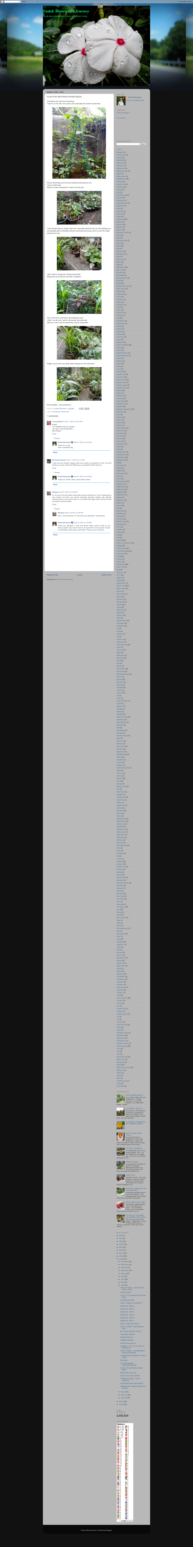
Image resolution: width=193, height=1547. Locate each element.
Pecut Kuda (121, 792)
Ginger (119, 578)
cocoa (119, 369)
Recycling (120, 885)
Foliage (119, 545)
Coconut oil (121, 377)
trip (118, 1017)
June (123, 1279)
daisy (118, 449)
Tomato (119, 1000)
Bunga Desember (123, 286)
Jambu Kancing (122, 645)
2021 (121, 1241)
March (123, 1392)
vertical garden (122, 1046)
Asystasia (120, 211)
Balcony (119, 224)
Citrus (119, 363)
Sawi (118, 931)
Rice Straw (120, 899)
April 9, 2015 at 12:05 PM (69, 492)
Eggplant (120, 492)
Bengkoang (121, 254)
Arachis (119, 190)
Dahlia (119, 446)
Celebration (121, 323)
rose (118, 909)
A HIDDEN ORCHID (127, 1300)
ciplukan (119, 361)
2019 (121, 1247)
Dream (119, 468)
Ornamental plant (123, 768)
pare (118, 781)
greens (119, 591)
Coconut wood (122, 388)
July (122, 1276)
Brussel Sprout (122, 278)
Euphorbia (120, 511)
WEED (119, 1065)
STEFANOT (121, 976)
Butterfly (119, 291)
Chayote (120, 342)
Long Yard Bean (122, 701)
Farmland (120, 519)
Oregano (120, 765)
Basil (118, 235)
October (124, 1267)
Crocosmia (120, 430)
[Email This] (80, 409)
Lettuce (119, 693)
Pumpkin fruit (121, 867)
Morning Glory (122, 735)
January (124, 1398)
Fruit (118, 556)
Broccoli (119, 270)
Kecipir (119, 666)
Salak (119, 923)
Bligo (118, 264)
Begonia (119, 251)
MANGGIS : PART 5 (127, 1309)
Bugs (118, 281)
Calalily (119, 302)
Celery (119, 326)
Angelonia (120, 187)
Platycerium (121, 834)
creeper (119, 425)
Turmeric (120, 1022)
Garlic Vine (120, 567)
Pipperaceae (121, 829)
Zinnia (119, 1083)
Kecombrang (121, 669)
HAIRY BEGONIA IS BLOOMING (131, 1383)
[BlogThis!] (82, 409)
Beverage (120, 259)
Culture (119, 438)
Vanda (119, 1027)
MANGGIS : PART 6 (127, 1306)
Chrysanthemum (122, 355)
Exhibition (120, 513)
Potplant (119, 861)
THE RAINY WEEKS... (128, 1334)
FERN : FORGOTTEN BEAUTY (131, 1303)
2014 (121, 1401)
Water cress (121, 1059)
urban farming (122, 1025)
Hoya (118, 618)
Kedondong (121, 671)
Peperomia (120, 800)
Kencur (119, 677)
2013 (121, 1404)
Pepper (119, 802)
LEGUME (120, 687)
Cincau (119, 358)
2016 (121, 1256)
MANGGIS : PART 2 (127, 1318)
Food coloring (121, 548)
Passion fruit (121, 786)
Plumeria (120, 840)
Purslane (120, 869)
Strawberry (120, 979)
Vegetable (120, 1035)
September (125, 1270)
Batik (118, 238)
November (125, 1264)
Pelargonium (121, 797)
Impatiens (120, 626)
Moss (118, 738)
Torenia (119, 1003)
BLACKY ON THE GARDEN (130, 1376)
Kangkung (120, 658)
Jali (118, 636)
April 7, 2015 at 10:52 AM (73, 421)
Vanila (119, 1030)
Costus (119, 420)
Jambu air (120, 639)
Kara (118, 661)
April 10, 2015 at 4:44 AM (83, 442)
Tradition (120, 1011)
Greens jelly (121, 594)
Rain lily (119, 875)
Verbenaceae (121, 1041)
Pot (118, 856)
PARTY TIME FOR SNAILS (129, 1324)
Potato (119, 859)
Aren (118, 192)
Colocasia (120, 398)
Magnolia (120, 706)
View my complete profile (135, 100)
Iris (118, 628)
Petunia (119, 813)
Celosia (119, 329)
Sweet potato (121, 987)
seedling (120, 942)
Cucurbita (120, 436)
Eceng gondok (122, 481)
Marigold (120, 714)
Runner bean (121, 917)
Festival (119, 532)
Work (118, 1078)
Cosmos (119, 417)
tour (118, 1006)
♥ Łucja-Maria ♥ (58, 421)
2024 (121, 1235)
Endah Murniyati (64, 442)
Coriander (120, 412)
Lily (118, 695)
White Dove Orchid (123, 1067)
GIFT (118, 575)
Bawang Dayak (122, 240)
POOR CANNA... (126, 1292)
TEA (118, 995)
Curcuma (120, 441)
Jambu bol (120, 642)
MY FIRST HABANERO (134, 1148)
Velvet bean (121, 1038)
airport (119, 174)
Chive (119, 347)
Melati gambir (121, 722)
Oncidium (120, 760)
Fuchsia (119, 559)
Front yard (120, 554)
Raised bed (65, 412)
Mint (118, 727)
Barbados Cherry (123, 232)
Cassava (120, 315)
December (125, 1261)
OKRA (119, 757)
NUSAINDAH (121, 754)
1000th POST (130, 1175)
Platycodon (120, 837)
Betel (118, 256)
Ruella (119, 915)
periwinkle (120, 810)
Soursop (120, 952)
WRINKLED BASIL (132, 1162)
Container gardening (124, 409)
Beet (118, 248)
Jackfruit (120, 634)
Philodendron (121, 821)
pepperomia (121, 805)
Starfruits (120, 974)
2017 (121, 1253)
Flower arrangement (124, 543)
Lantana (119, 685)
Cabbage (120, 294)
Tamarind (120, 990)
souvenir (120, 955)
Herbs (119, 612)
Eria (118, 508)
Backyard (120, 219)
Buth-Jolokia (121, 289)
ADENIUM (120, 160)
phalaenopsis (121, 819)
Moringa (119, 733)
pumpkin (120, 864)
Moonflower (121, 730)
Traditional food (122, 1014)
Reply (54, 434)
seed (118, 939)
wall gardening (122, 1057)
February (124, 1395)
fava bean (120, 524)
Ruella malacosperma (128, 1343)
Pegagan (120, 794)
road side (120, 904)
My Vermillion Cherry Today (135, 1202)
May (122, 1282)
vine (118, 1051)
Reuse (119, 891)
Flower (119, 540)
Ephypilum (120, 500)
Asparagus (120, 200)
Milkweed (120, 725)
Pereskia (120, 808)
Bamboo (120, 227)
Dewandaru (121, 457)
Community (121, 401)
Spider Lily (120, 963)
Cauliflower (120, 321)
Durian (119, 479)
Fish (118, 537)
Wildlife (119, 1073)
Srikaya (119, 971)
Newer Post (52, 575)
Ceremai (120, 334)
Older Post (106, 575)
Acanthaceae (121, 155)
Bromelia (120, 272)
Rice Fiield (120, 896)
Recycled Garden (123, 883)
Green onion (121, 588)
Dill (118, 463)
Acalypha (120, 152)
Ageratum (120, 165)
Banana (119, 230)
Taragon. (120, 992)
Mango (119, 711)
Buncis (119, 283)
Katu (118, 663)
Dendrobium (121, 454)
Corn (118, 414)
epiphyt (119, 503)
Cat (118, 318)
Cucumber (120, 433)
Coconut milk (121, 374)
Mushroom (120, 746)
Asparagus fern (122, 203)
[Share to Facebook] (86, 409)
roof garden (121, 907)
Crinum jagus (121, 428)
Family (119, 516)
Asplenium (120, 206)
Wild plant (120, 1070)
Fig (118, 535)
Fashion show (121, 521)
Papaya (119, 778)
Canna (119, 310)
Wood (119, 1075)
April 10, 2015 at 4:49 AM (83, 522)
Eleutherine (121, 495)
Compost (120, 406)
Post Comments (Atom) (65, 579)
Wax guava (120, 1062)
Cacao (119, 297)
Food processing (122, 551)
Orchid (119, 762)
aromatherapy (122, 195)
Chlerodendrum (122, 353)
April (122, 1285)
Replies (57, 438)
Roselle (119, 912)
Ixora (118, 631)
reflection (120, 888)
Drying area (121, 473)
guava (119, 596)
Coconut (120, 372)
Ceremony (120, 337)
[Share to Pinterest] (88, 409)
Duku (118, 476)
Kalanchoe (120, 655)
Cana (118, 307)
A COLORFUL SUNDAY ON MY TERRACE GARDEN (135, 1123)
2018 (121, 1250)
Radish (119, 872)
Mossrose (120, 741)
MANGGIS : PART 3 (127, 1315)
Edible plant (121, 489)
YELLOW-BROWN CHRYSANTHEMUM (128, 1364)
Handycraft (120, 602)
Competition (121, 404)
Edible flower (121, 487)
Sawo (119, 936)
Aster (118, 208)
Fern (118, 527)
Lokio (118, 698)
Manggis (120, 709)
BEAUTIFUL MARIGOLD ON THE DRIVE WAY (136, 1189)
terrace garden (122, 998)
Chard (119, 339)
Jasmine (120, 650)
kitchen (119, 679)
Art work (119, 198)
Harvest (119, 604)
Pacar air (120, 773)
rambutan (120, 880)
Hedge (119, 607)
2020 (121, 1244)
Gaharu (119, 562)
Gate (118, 570)
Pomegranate (121, 845)
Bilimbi (119, 262)
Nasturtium (120, 752)
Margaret (55, 492)
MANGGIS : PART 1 (127, 1321)
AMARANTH (121, 179)
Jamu (119, 647)
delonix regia (121, 452)
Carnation (120, 313)
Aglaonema (121, 168)
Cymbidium (121, 444)
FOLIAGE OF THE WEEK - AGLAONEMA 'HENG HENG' (136, 1216)
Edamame (120, 484)
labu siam (120, 682)
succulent (120, 982)
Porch (119, 851)
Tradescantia (121, 1008)
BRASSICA (120, 267)
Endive (119, 497)
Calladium (120, 305)
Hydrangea (120, 623)
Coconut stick (121, 382)
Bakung (119, 222)
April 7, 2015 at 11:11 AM (76, 460)
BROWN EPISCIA (126, 1337)
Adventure (120, 163)
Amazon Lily (121, 184)
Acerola (119, 157)
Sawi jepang (121, 934)
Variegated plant (122, 1033)
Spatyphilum (121, 958)
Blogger (109, 1530)
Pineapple (120, 826)
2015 (121, 1259)
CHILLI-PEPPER (122, 345)
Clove (119, 366)
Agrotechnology (122, 171)
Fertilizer (120, 529)
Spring (119, 968)
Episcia (119, 505)
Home (80, 575)
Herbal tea (120, 610)
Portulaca (120, 853)
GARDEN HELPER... (127, 1340)
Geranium (120, 572)
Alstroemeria (121, 176)
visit (118, 1054)
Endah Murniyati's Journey (66, 11)
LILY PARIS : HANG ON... (135, 1108)
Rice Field (120, 893)
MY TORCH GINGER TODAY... (131, 1331)
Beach (119, 243)
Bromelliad (120, 275)
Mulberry (120, 743)
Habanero (120, 599)
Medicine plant (122, 717)
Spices (119, 960)
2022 (121, 1238)
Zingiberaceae (122, 1081)
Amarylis (120, 181)
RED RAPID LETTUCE (128, 1373)
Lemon (119, 690)
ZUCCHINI (120, 1086)
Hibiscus (120, 615)
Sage (118, 920)
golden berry (121, 583)
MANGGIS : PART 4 (127, 1312)
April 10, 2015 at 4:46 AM (83, 476)
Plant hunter (121, 832)
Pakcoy (119, 776)
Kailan (119, 652)
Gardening (56, 412)
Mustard (119, 749)
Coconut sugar (122, 385)
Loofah (119, 703)
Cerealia (120, 331)
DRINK (119, 471)
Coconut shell (121, 380)
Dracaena (120, 465)
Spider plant (121, 966)
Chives (119, 350)
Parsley (119, 784)
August (123, 1273)
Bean (118, 246)
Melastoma (120, 719)
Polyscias (120, 843)
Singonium (120, 944)
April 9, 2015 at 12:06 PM (74, 513)
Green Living (121, 586)
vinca (118, 1049)
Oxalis (119, 770)
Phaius (119, 816)
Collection (120, 396)
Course (119, 422)
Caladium (120, 299)
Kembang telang (122, 674)
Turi (118, 1019)
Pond (118, 848)
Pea (118, 789)
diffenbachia (121, 460)
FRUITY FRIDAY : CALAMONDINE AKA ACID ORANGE (132, 1351)
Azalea (119, 216)
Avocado (120, 214)
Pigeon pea (121, 824)
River (118, 901)
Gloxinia (119, 580)
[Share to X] (84, 409)
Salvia (119, 926)
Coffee (119, 390)
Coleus (119, 393)
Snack (119, 947)
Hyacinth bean (122, 620)
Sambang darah (122, 928)
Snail (118, 950)
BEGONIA (123, 1360)
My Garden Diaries (59, 460)
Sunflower (120, 984)
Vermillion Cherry (123, 1043)
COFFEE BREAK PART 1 (135, 1095)
